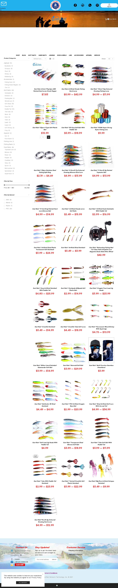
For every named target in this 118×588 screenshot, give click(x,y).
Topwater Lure (9, 149)
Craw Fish (8, 106)
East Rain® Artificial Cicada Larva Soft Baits (73, 210)
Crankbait (8, 160)
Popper (7, 157)
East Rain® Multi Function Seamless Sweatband (101, 366)
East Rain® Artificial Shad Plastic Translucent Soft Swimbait (45, 248)
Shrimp (7, 74)
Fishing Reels (8, 144)
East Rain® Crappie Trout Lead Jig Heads (101, 289)
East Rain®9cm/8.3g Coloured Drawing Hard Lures (45, 521)
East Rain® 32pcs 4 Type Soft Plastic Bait (45, 128)
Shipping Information (76, 550)
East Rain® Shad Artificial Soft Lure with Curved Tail (101, 405)
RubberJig (8, 76)
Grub (6, 117)
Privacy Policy (36, 577)
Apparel (6, 133)
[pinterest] (97, 5)
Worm (6, 114)
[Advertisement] (59, 40)
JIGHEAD (52, 55)
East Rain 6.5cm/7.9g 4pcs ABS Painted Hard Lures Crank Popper (44, 90)
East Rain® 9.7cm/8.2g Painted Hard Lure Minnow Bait (44, 210)
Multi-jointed (8, 168)
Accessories (8, 79)
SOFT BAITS (32, 55)
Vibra (6, 163)
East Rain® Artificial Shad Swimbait (73, 247)
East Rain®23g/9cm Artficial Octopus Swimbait (101, 482)
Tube (6, 119)
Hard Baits (7, 147)
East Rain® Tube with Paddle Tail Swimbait (45, 482)
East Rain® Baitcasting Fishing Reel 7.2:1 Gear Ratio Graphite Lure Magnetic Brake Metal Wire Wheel (101, 250)
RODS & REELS (62, 55)
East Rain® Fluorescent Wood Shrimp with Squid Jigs (101, 328)
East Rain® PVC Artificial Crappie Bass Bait (73, 405)
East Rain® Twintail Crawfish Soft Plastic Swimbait (73, 482)
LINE (70, 55)
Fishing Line (8, 141)
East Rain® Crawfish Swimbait (45, 327)
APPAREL (89, 55)
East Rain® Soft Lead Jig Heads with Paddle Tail (44, 443)
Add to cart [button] (46, 122)
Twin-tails (8, 111)
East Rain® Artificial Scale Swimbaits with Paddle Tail (101, 210)
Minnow (7, 152)
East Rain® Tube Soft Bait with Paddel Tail (101, 443)
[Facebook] (75, 5)
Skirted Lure (8, 101)
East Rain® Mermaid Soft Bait (73, 365)
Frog (6, 130)
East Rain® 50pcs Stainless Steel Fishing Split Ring (45, 171)
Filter (27, 188)
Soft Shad (8, 103)
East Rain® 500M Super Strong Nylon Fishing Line (101, 128)
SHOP (18, 55)
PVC (7, 208)
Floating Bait (8, 98)
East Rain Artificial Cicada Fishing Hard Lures (73, 90)
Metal (8, 202)
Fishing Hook (8, 82)
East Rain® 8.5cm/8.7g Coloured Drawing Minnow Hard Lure (73, 171)
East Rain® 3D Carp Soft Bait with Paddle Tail (73, 128)
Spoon (7, 165)
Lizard (6, 125)
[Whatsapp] (89, 5)
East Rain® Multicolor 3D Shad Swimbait (45, 405)
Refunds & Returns (75, 554)
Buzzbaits (8, 66)
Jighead (6, 63)
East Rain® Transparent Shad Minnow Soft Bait (73, 443)
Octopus (7, 68)
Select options (45, 83)
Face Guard (8, 138)
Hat (6, 136)
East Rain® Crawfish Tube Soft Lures (73, 327)
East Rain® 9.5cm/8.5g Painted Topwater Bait (101, 171)
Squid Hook (8, 173)
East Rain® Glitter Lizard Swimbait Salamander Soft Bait (44, 366)
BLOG (24, 55)
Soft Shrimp (8, 127)
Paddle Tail (8, 109)
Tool (6, 87)
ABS (7, 200)
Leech (6, 122)
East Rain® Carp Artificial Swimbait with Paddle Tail (45, 289)
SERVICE (97, 55)
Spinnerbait (8, 171)
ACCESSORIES (79, 55)
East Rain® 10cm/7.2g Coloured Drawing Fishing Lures (101, 90)
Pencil (6, 155)
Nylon (8, 205)
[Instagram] (82, 5)
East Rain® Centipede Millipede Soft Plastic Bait (73, 289)
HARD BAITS (43, 55)
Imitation (7, 95)
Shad (6, 71)
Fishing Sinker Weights (11, 85)
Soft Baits (7, 90)
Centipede (8, 93)
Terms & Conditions (50, 573)
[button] (48, 137)
